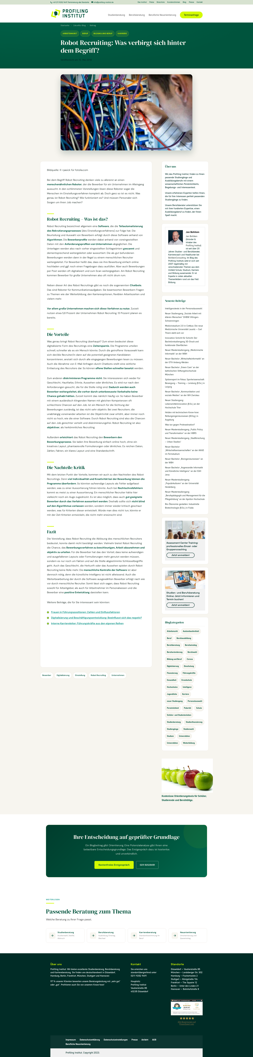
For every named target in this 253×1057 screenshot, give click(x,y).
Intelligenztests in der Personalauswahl (183, 308)
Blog (184, 2)
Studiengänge (172, 729)
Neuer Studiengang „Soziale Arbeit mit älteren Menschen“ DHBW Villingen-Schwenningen (183, 317)
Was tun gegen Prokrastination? (180, 424)
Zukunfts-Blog (79, 25)
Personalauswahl (195, 701)
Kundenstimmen (173, 2)
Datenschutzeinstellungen (116, 1039)
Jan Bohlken (191, 236)
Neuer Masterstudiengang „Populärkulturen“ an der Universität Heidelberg (182, 483)
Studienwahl (188, 729)
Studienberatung (116, 15)
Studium (170, 736)
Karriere (122, 33)
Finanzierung (172, 673)
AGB (154, 1039)
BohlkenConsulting (177, 257)
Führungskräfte (189, 673)
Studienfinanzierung (194, 722)
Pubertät (187, 708)
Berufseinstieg (191, 645)
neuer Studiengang (175, 701)
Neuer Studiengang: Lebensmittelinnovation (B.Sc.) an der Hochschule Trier (182, 404)
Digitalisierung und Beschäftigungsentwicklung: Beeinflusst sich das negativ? (96, 617)
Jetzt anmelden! (180, 555)
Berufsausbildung (184, 638)
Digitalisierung (63, 675)
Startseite (65, 25)
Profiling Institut (193, 245)
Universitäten (184, 736)
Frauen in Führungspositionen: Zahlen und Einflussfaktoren (85, 612)
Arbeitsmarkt (70, 33)
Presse (191, 2)
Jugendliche (172, 694)
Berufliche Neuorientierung (162, 15)
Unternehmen (118, 675)
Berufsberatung (137, 15)
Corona (190, 659)
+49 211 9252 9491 (60, 2)
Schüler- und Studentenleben (179, 715)
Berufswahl (192, 652)
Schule (199, 708)
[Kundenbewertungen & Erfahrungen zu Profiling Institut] (187, 1014)
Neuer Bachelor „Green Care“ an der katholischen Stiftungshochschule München (182, 371)
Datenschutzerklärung (90, 1039)
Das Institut (142, 2)
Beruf (85, 33)
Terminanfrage (191, 15)
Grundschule (186, 680)
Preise (151, 2)
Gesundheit (171, 680)
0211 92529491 (147, 864)
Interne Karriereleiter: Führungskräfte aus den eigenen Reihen (87, 623)
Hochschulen (172, 687)
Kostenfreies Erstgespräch (114, 864)
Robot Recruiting (98, 675)
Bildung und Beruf (103, 33)
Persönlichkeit (173, 708)
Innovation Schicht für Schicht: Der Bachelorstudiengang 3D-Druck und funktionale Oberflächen (182, 341)
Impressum (71, 1039)
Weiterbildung (189, 743)
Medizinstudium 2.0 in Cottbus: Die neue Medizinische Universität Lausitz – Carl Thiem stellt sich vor (184, 329)
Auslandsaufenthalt (191, 631)
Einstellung (80, 675)
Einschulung (189, 666)
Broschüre (161, 2)
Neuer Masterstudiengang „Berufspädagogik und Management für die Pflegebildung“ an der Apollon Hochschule (185, 495)
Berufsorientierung (174, 652)
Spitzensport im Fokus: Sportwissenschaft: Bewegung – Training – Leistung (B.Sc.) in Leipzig (185, 383)
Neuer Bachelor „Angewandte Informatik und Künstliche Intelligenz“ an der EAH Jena (184, 471)
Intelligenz (187, 687)
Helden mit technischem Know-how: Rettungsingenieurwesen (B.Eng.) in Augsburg (182, 416)
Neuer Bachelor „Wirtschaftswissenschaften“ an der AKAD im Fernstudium (184, 450)
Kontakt (200, 2)
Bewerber (46, 675)
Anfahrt (144, 1039)
